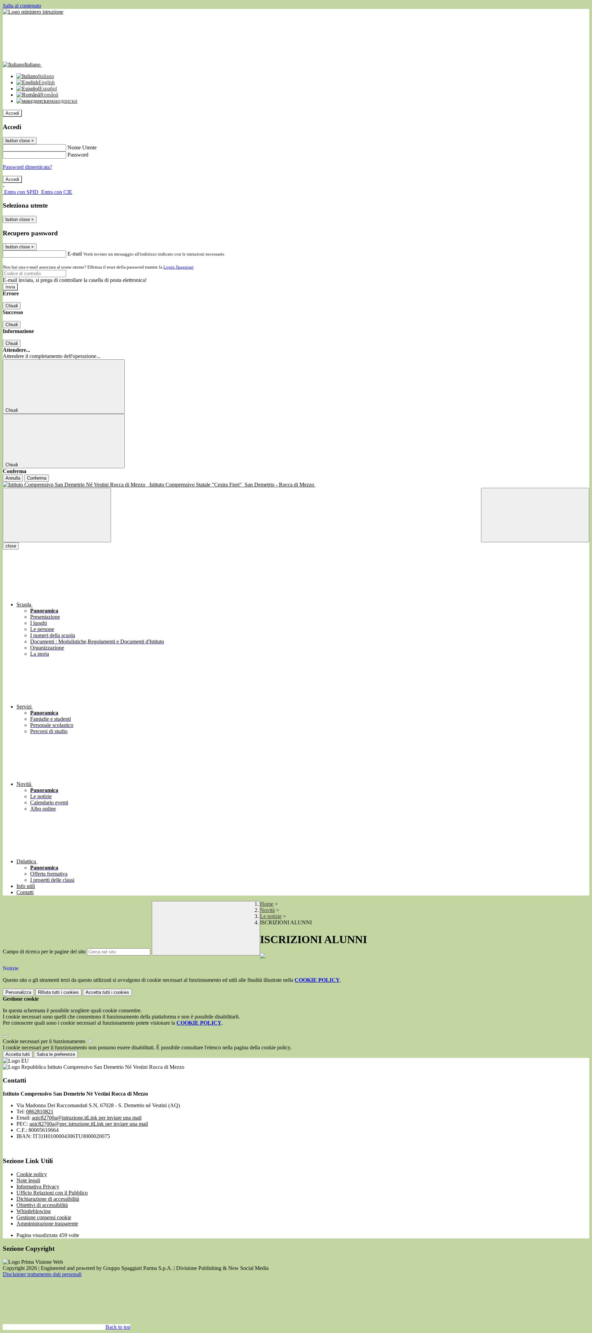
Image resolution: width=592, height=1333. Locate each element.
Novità (267, 910)
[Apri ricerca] (535, 515)
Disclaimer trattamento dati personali (42, 1274)
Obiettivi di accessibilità (42, 1205)
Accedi (12, 113)
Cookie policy (31, 1174)
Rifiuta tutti (58, 992)
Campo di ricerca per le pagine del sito (44, 951)
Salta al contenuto (22, 6)
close (10, 545)
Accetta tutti (107, 992)
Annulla (12, 478)
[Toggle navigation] (57, 515)
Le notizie (271, 916)
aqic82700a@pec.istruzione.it (88, 1124)
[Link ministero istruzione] (33, 12)
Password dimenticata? (27, 167)
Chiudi (11, 305)
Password (77, 155)
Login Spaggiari (178, 267)
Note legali (28, 1180)
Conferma (36, 478)
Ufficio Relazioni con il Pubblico (52, 1193)
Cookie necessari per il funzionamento (45, 1041)
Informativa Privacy (37, 1186)
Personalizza (18, 992)
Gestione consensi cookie (43, 1217)
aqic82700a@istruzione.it (86, 1118)
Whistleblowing (33, 1211)
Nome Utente (82, 147)
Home (266, 904)
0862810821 (39, 1111)
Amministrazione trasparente (47, 1223)
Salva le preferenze (56, 1054)
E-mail (74, 254)
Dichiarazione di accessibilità (47, 1199)
